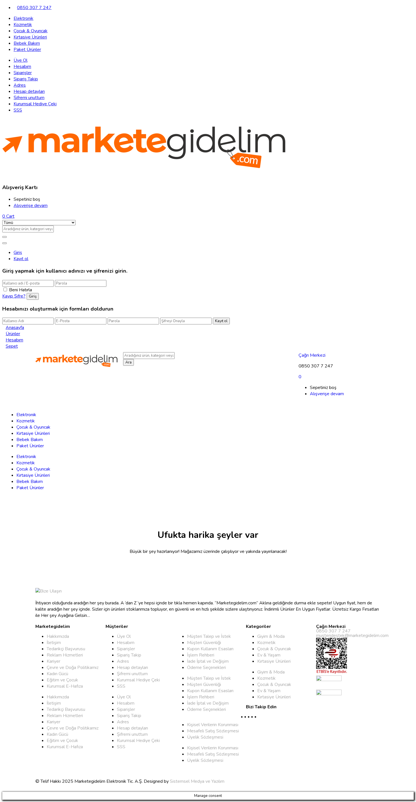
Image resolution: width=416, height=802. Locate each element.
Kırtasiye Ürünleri (30, 37)
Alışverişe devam (31, 205)
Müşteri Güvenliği (204, 643)
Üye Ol (20, 60)
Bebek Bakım (27, 43)
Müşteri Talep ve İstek (209, 636)
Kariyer (53, 661)
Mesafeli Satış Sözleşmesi (213, 731)
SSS (18, 110)
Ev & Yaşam (268, 655)
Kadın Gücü (57, 674)
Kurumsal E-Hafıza (65, 686)
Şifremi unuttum (29, 98)
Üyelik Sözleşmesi (205, 737)
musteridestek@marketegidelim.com (352, 635)
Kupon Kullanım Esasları (210, 649)
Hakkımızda (58, 636)
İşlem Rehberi (200, 655)
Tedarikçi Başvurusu (66, 649)
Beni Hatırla (20, 290)
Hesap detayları (29, 91)
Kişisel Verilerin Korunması (212, 725)
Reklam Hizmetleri (65, 655)
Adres (20, 85)
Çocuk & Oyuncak (31, 31)
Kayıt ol (21, 259)
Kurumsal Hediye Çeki (35, 104)
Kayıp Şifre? (13, 296)
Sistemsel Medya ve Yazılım (197, 781)
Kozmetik (23, 25)
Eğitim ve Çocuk (62, 680)
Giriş (18, 252)
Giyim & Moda (271, 636)
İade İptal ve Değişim (208, 661)
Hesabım (22, 66)
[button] (8, 216)
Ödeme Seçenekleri (206, 667)
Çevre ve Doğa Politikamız (72, 667)
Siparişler (23, 73)
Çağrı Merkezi (312, 355)
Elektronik (23, 18)
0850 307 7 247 (34, 8)
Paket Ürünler (27, 49)
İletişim (54, 643)
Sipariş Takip (26, 79)
